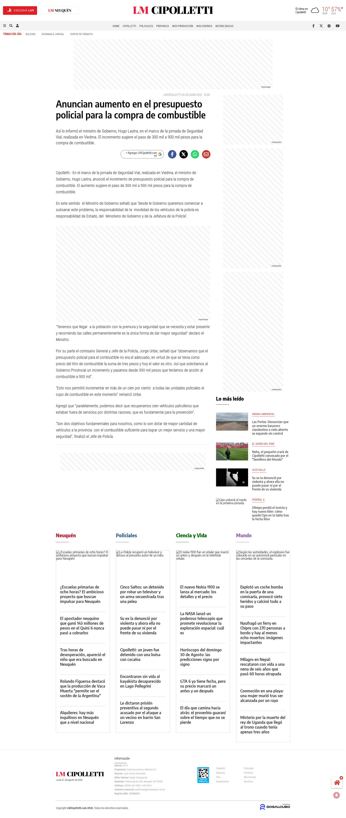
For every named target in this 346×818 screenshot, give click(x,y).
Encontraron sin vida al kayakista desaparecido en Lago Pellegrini (140, 681)
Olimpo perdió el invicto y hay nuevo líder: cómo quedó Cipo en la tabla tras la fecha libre (270, 513)
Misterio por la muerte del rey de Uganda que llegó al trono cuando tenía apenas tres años (262, 724)
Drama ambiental (263, 414)
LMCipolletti (172, 94)
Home (116, 26)
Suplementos (222, 781)
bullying (31, 34)
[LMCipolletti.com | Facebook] (314, 26)
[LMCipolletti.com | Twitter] (322, 26)
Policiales (146, 26)
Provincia (162, 26)
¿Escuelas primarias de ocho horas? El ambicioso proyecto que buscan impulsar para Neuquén (82, 594)
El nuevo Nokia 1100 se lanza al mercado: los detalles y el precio (200, 591)
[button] (4, 25)
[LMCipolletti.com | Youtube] (337, 26)
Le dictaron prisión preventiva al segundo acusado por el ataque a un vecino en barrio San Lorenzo (140, 712)
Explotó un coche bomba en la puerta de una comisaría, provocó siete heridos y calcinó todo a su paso (261, 596)
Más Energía (204, 26)
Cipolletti (129, 26)
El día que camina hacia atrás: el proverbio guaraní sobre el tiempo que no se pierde (203, 715)
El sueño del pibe (263, 443)
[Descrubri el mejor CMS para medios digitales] (275, 810)
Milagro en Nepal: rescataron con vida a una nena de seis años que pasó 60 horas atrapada (262, 666)
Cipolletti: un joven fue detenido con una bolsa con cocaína (140, 654)
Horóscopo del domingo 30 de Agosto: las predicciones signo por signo (201, 657)
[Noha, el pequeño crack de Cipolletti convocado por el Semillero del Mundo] (232, 451)
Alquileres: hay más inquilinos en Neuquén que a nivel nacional (79, 717)
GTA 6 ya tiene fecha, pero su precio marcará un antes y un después (203, 686)
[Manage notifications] (336, 795)
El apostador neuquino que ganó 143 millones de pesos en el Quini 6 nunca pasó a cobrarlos (82, 625)
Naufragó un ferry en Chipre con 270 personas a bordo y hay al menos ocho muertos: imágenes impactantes (262, 633)
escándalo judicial (53, 34)
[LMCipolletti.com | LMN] (60, 10)
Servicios (248, 781)
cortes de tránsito (81, 34)
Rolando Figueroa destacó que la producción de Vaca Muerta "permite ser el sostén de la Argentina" (82, 688)
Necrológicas (224, 26)
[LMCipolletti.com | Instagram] (329, 26)
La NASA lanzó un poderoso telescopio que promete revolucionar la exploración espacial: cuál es (202, 623)
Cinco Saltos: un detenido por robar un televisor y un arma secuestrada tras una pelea (142, 594)
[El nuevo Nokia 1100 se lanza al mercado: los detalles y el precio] (203, 565)
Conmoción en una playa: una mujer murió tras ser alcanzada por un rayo (262, 695)
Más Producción (182, 26)
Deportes (220, 773)
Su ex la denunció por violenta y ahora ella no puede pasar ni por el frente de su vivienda (268, 483)
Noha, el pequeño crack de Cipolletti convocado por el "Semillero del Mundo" (270, 455)
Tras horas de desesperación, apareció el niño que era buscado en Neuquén (82, 657)
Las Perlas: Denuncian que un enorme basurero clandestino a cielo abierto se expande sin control (270, 427)
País (218, 777)
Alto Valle (259, 469)
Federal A (258, 499)
